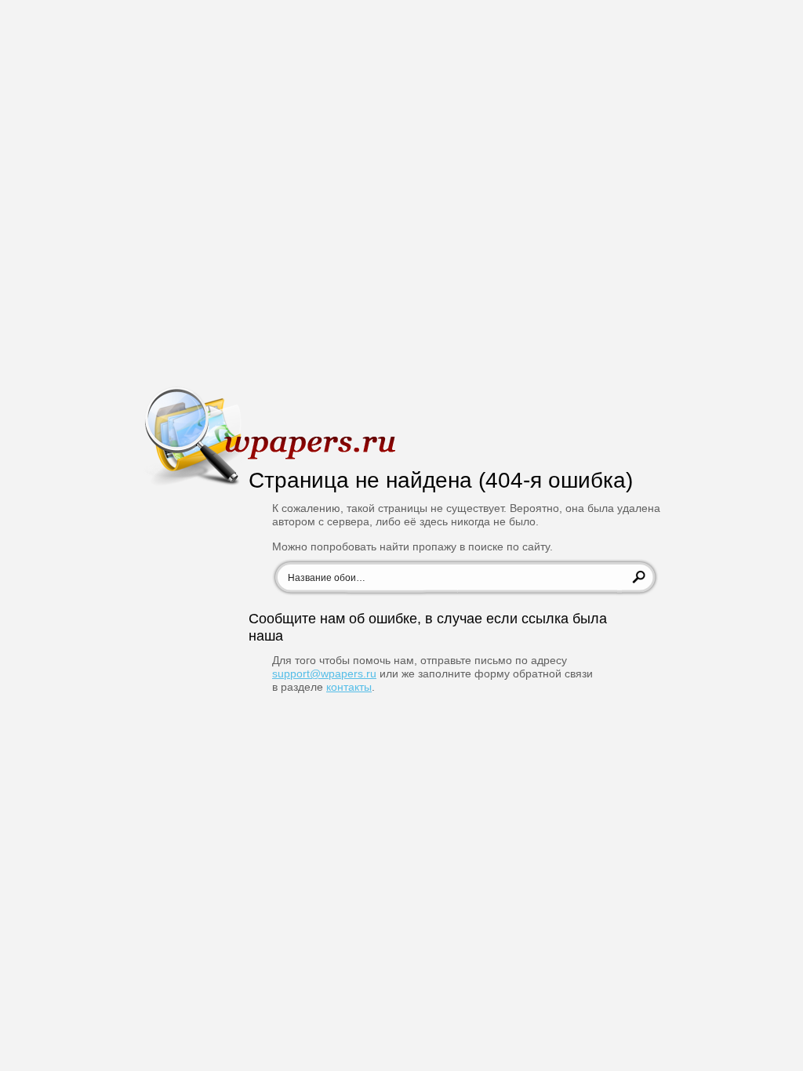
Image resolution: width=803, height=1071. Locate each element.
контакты (349, 687)
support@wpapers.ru (324, 673)
